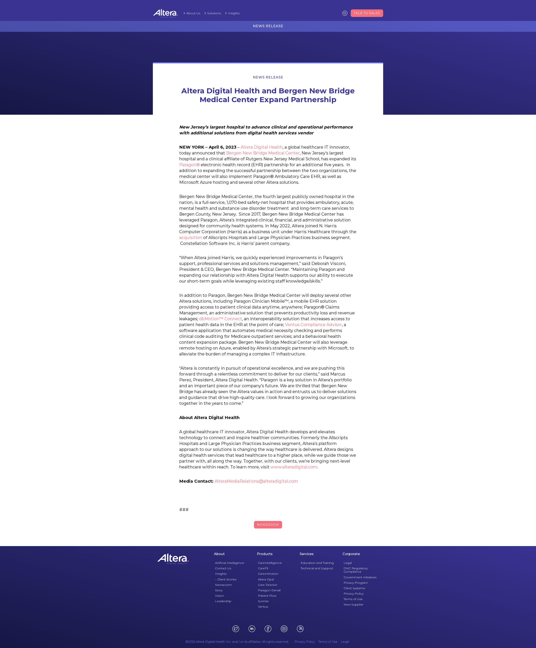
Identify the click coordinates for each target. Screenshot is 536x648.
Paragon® (189, 164)
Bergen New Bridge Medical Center (263, 153)
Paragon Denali (269, 590)
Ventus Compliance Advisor (313, 324)
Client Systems (354, 588)
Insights (234, 13)
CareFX (263, 568)
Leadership (223, 601)
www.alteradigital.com (294, 466)
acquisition (190, 237)
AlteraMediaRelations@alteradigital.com (256, 481)
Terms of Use (353, 599)
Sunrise (263, 601)
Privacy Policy (353, 593)
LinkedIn (252, 628)
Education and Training (317, 563)
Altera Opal (266, 579)
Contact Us (223, 568)
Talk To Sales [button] (367, 13)
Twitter (235, 628)
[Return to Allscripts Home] (173, 559)
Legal (348, 563)
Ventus (263, 606)
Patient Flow (267, 596)
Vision (219, 596)
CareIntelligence (270, 563)
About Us (193, 13)
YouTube (284, 628)
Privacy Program (356, 583)
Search (344, 13)
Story (219, 590)
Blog (300, 628)
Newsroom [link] (268, 525)
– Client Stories (225, 579)
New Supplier (353, 604)
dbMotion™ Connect (220, 318)
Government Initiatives (360, 577)
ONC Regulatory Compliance (356, 569)
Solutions (214, 13)
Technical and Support (317, 568)
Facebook (268, 628)
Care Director (267, 585)
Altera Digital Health (262, 147)
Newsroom (223, 585)
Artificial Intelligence (229, 563)
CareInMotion (268, 574)
